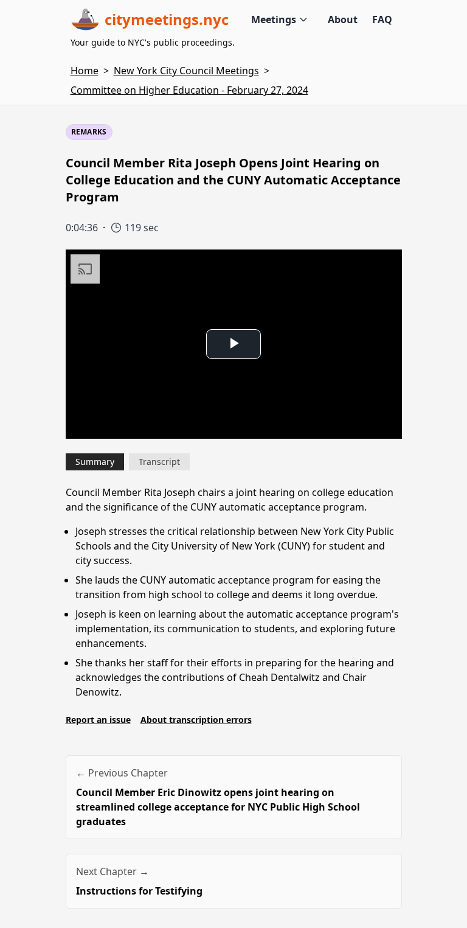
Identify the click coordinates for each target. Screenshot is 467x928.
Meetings (273, 19)
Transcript (159, 461)
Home (85, 70)
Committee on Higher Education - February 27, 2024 (189, 90)
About (343, 19)
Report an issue (98, 719)
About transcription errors (196, 719)
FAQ (382, 19)
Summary (94, 461)
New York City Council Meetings (186, 70)
